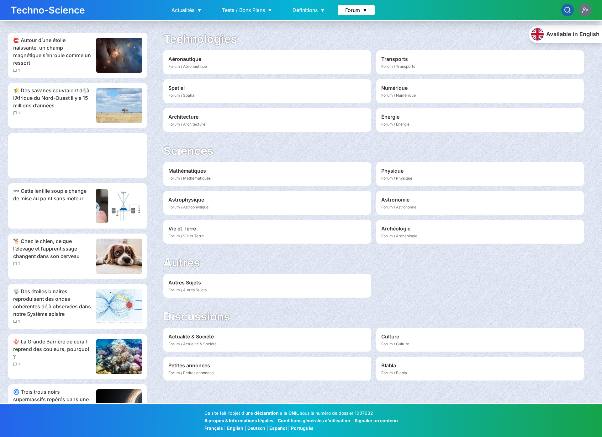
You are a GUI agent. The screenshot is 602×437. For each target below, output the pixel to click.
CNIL (293, 413)
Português (302, 428)
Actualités (187, 10)
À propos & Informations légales (238, 420)
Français (213, 428)
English (235, 428)
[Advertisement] (77, 155)
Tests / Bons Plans (247, 10)
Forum (356, 10)
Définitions (309, 10)
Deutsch (256, 428)
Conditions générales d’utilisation (314, 420)
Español (278, 428)
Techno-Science (48, 10)
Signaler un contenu (376, 420)
